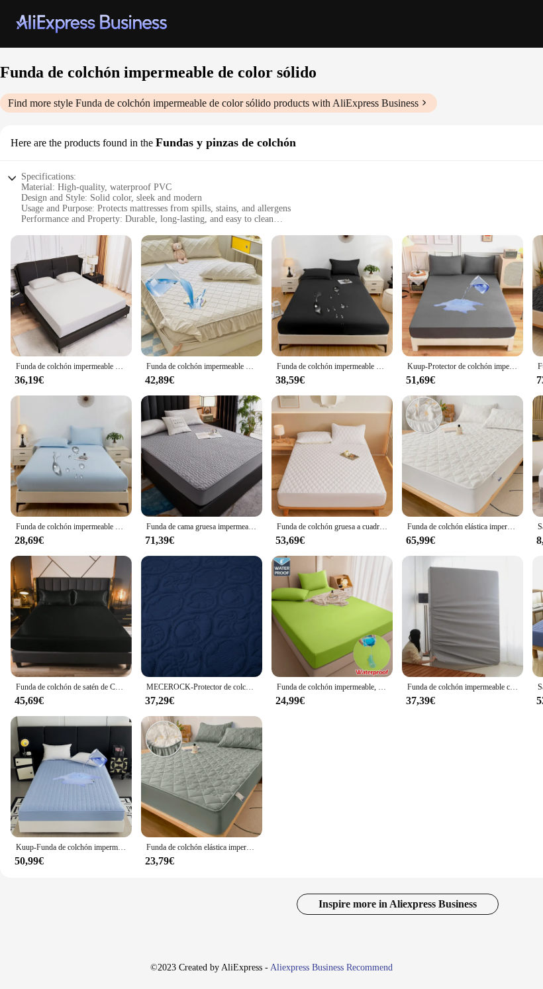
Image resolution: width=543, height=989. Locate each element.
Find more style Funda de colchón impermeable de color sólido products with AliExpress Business (213, 103)
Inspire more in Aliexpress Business (398, 904)
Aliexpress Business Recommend (331, 967)
